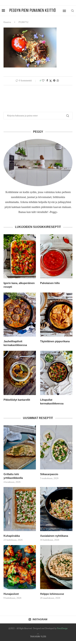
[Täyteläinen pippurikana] (56, 315)
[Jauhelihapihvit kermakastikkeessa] (20, 315)
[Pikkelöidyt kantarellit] (20, 373)
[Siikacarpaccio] (56, 447)
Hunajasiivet (11, 593)
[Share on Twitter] (50, 80)
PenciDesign (62, 628)
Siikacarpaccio (49, 474)
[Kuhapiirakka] (20, 509)
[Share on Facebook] (47, 80)
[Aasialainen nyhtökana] (56, 509)
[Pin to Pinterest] (54, 80)
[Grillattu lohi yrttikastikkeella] (20, 447)
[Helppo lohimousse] (56, 567)
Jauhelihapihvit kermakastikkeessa (15, 343)
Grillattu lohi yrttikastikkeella (13, 476)
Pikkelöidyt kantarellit (17, 399)
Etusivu (7, 22)
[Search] (72, 11)
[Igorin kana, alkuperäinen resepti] (20, 256)
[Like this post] (43, 80)
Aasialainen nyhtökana (54, 535)
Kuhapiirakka (12, 535)
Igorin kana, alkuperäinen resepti (19, 285)
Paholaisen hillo (50, 283)
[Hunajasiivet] (20, 567)
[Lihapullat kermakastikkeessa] (56, 373)
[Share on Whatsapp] (58, 80)
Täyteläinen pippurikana (55, 341)
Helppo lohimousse (52, 593)
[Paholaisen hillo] (56, 256)
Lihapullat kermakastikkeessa (51, 401)
